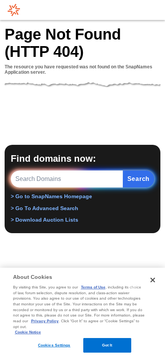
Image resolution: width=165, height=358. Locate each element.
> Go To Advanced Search (44, 208)
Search (138, 179)
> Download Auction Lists (44, 220)
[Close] (152, 280)
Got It (107, 345)
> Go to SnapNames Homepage (51, 196)
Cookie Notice (28, 332)
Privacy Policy (45, 321)
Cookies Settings (54, 345)
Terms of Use (93, 287)
